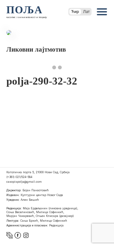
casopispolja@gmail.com (24, 181)
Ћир (75, 11)
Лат (86, 11)
